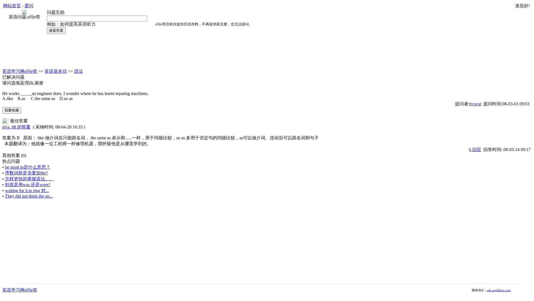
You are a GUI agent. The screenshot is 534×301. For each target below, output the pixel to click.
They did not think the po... (29, 196)
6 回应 (475, 149)
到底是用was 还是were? (27, 184)
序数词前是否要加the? (26, 173)
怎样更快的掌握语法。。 (29, 178)
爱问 (28, 5)
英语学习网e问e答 (19, 71)
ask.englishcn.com (499, 290)
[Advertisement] (267, 51)
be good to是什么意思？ (27, 167)
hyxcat (475, 103)
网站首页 (12, 5)
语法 (78, 71)
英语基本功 (55, 71)
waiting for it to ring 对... (27, 190)
